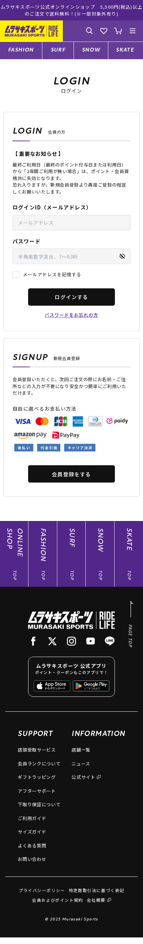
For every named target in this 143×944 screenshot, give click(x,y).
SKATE (125, 50)
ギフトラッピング (37, 777)
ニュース (81, 763)
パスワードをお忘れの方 (71, 315)
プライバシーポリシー (42, 890)
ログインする (71, 296)
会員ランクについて (39, 763)
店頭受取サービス (37, 749)
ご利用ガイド (32, 818)
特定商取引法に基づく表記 (97, 890)
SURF (58, 50)
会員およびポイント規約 (57, 900)
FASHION (21, 50)
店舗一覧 (81, 749)
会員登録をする (71, 474)
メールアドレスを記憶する (52, 274)
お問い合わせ (32, 859)
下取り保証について (39, 804)
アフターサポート (37, 791)
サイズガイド (32, 831)
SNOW (91, 50)
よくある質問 (32, 845)
